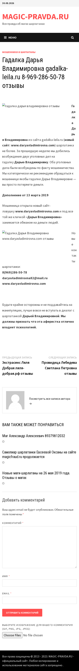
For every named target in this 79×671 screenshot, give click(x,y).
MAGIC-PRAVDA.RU (35, 16)
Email (7, 593)
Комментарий (13, 523)
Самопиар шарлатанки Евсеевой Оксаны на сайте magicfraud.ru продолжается (39, 454)
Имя (6, 576)
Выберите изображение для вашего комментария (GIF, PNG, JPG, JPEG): (37, 626)
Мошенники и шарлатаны (18, 52)
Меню (12, 37)
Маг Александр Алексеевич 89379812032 (33, 436)
